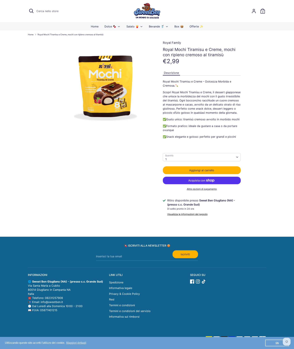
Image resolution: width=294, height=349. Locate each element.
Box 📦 (179, 26)
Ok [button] (277, 343)
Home (95, 26)
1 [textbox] (166, 159)
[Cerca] (31, 10)
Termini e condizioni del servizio (130, 311)
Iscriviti (185, 254)
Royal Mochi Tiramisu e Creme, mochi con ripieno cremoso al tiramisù (70, 34)
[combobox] (202, 157)
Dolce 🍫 (110, 26)
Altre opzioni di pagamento (202, 188)
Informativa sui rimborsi (124, 316)
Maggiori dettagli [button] (76, 342)
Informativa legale (120, 288)
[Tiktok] (204, 281)
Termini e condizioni (122, 305)
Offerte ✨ (196, 26)
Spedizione (116, 282)
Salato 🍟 (133, 26)
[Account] (253, 11)
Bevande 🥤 (157, 26)
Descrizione (171, 72)
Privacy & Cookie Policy (124, 293)
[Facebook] (192, 281)
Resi (111, 299)
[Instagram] (198, 281)
